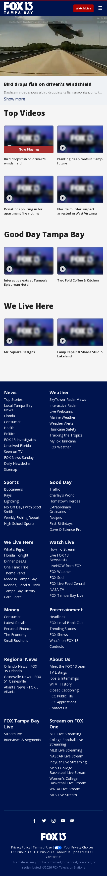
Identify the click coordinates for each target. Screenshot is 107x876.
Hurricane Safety (63, 429)
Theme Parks (14, 573)
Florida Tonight (16, 555)
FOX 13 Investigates (20, 439)
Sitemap (10, 469)
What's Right (14, 549)
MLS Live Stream (63, 794)
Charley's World (62, 495)
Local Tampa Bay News (18, 407)
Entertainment (66, 610)
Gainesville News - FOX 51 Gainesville (22, 679)
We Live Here (19, 542)
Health (9, 427)
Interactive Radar (63, 405)
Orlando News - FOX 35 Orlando (20, 668)
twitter (44, 821)
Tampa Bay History (19, 591)
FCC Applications (63, 702)
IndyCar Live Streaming (68, 762)
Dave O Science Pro (66, 529)
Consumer (12, 421)
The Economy (15, 634)
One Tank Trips (16, 567)
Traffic (55, 489)
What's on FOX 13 (64, 640)
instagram (53, 821)
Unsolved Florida (17, 445)
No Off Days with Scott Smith (22, 509)
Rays (8, 495)
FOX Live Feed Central (67, 583)
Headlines (57, 616)
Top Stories (13, 399)
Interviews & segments (22, 739)
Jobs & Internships (64, 678)
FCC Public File (61, 696)
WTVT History (61, 684)
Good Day (60, 482)
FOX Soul (57, 577)
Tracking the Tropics (66, 435)
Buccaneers (13, 489)
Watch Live (83, 8)
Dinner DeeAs (15, 561)
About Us (60, 659)
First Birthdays (61, 523)
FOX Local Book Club (67, 622)
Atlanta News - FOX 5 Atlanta (21, 689)
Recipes (56, 517)
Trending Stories (63, 628)
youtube (63, 821)
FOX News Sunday (19, 457)
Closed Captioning (64, 690)
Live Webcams (61, 411)
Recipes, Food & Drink (22, 585)
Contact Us (58, 708)
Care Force (13, 596)
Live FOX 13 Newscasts (59, 557)
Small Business (16, 640)
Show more (14, 99)
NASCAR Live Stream (66, 756)
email (72, 821)
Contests (57, 646)
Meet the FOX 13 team (68, 666)
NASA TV (57, 589)
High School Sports (19, 523)
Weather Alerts (61, 423)
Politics (9, 433)
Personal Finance (18, 628)
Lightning (11, 501)
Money (11, 610)
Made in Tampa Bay (20, 579)
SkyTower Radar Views (68, 399)
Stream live (13, 733)
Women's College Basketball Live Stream (68, 780)
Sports (11, 482)
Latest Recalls (15, 622)
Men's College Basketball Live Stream (68, 770)
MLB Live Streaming (66, 750)
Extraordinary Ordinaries (60, 509)
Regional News (20, 659)
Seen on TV (13, 451)
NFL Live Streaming (65, 733)
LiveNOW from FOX (65, 565)
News (10, 392)
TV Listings (58, 672)
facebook (35, 821)
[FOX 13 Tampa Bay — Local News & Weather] (18, 8)
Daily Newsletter (17, 463)
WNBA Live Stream (65, 788)
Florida (9, 415)
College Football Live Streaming (66, 742)
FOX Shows (59, 634)
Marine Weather (62, 417)
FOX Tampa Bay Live (66, 595)
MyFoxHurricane (63, 441)
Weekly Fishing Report (22, 517)
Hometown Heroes (65, 501)
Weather (59, 392)
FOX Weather (60, 447)
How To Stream (62, 549)
